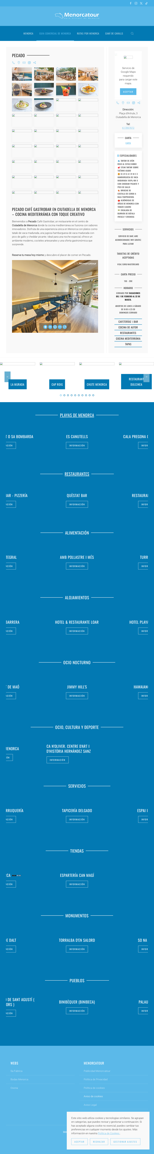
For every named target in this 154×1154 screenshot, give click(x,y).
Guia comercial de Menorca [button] (55, 33)
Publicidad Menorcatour (97, 1070)
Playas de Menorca (77, 415)
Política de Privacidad (96, 1079)
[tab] (61, 395)
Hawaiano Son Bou (77, 686)
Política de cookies (94, 1087)
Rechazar (99, 1141)
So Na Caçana (84, 940)
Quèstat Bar (77, 495)
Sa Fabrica (16, 1070)
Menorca (28, 33)
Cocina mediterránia (128, 338)
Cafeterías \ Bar (128, 321)
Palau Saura (135, 1002)
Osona (14, 1087)
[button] (132, 33)
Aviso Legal (90, 1104)
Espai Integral (77, 810)
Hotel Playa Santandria (77, 622)
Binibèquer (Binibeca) (63, 1002)
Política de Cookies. (109, 1133)
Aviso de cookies (93, 1096)
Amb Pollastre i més (77, 557)
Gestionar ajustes (125, 1141)
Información (77, 445)
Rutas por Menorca (88, 33)
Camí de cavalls (114, 33)
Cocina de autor (128, 327)
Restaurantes (128, 333)
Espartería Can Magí (77, 875)
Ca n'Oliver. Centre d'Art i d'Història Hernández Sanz (69, 748)
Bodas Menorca (19, 1079)
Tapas (128, 344)
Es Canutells (77, 436)
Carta (128, 142)
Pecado (18, 55)
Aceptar (128, 91)
